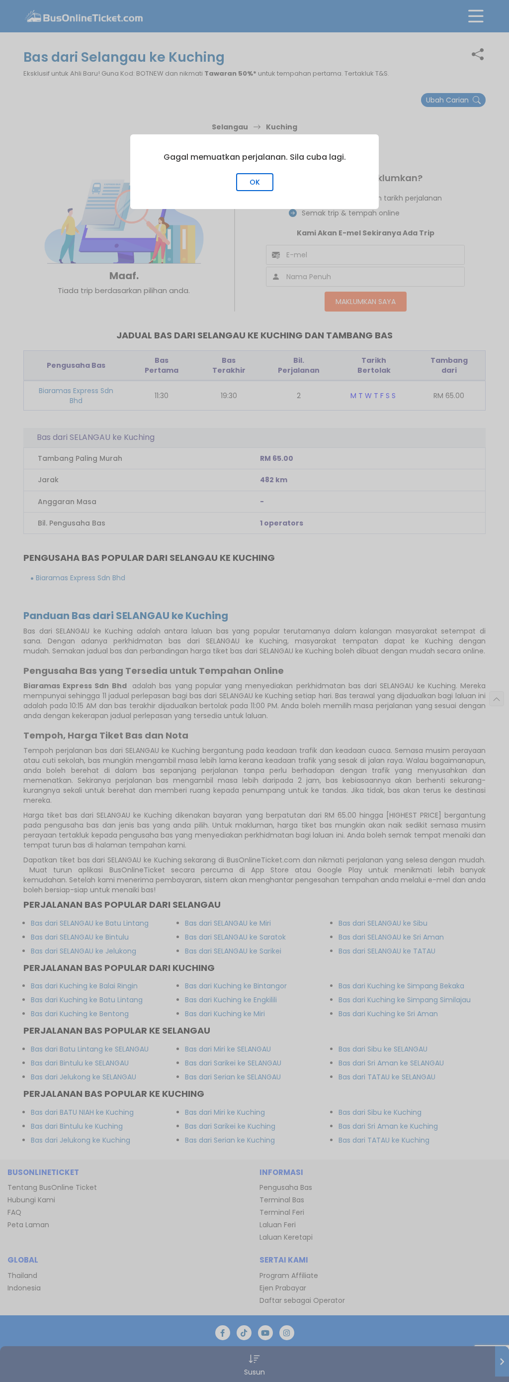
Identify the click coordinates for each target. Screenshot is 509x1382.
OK (255, 182)
